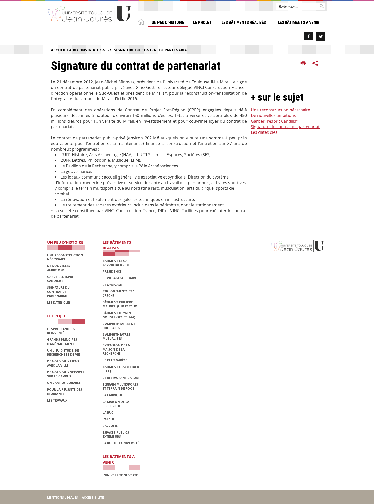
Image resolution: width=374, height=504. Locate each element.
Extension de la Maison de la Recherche (116, 349)
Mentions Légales (62, 497)
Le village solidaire (120, 278)
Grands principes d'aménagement (62, 341)
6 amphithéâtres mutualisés (116, 336)
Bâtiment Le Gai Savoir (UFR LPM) (116, 263)
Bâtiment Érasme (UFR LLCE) (121, 369)
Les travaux (57, 400)
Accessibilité (93, 497)
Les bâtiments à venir (298, 22)
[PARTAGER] (315, 63)
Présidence (112, 271)
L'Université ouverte (120, 475)
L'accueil (110, 426)
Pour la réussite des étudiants (64, 391)
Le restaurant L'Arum (121, 378)
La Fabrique (113, 395)
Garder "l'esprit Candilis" (274, 121)
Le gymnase (112, 285)
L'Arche (109, 419)
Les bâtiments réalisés (244, 22)
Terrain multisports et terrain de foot (120, 386)
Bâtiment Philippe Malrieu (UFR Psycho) (120, 304)
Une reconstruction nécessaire (280, 110)
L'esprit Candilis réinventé (61, 331)
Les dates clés (264, 132)
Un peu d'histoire (168, 22)
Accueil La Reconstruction (78, 50)
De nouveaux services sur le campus (65, 374)
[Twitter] (320, 36)
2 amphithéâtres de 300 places (119, 326)
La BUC (108, 412)
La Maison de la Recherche (116, 403)
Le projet (202, 22)
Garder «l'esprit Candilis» (61, 279)
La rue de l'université (121, 443)
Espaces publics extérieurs (116, 434)
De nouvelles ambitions (273, 115)
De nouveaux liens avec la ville (63, 363)
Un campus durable (64, 383)
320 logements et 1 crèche (119, 293)
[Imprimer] (303, 63)
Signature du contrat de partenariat (151, 50)
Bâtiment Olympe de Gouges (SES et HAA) (119, 315)
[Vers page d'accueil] (90, 13)
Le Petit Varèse (115, 360)
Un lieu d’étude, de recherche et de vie (63, 352)
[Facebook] (308, 36)
